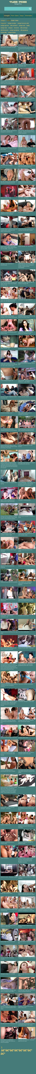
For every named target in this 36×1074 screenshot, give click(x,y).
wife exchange (23, 27)
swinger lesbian (12, 32)
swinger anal (22, 25)
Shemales (28, 16)
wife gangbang (24, 30)
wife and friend (13, 25)
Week (16, 20)
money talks (4, 32)
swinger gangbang (14, 30)
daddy (28, 25)
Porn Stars (15, 16)
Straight (7, 16)
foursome (16, 27)
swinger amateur (12, 23)
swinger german (5, 25)
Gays (22, 16)
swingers (10, 27)
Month (12, 20)
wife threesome (4, 30)
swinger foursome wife (23, 23)
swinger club (4, 27)
